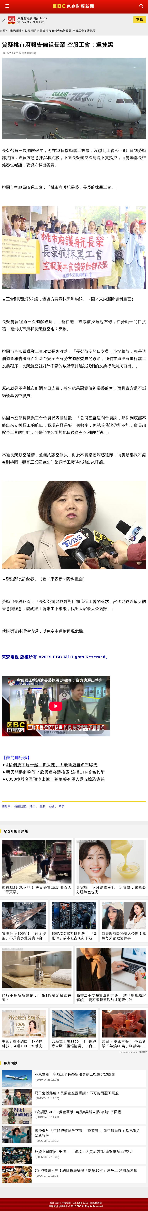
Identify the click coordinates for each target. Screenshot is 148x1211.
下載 (139, 19)
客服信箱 (54, 1203)
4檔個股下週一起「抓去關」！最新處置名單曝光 (52, 764)
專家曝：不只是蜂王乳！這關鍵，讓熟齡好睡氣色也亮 (111, 890)
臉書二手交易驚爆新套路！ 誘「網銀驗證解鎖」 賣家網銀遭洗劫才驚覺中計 (111, 998)
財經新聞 (15, 30)
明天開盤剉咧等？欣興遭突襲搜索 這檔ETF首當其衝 (55, 772)
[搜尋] (140, 9)
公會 (52, 806)
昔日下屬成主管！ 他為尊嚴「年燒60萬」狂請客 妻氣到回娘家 (124, 1044)
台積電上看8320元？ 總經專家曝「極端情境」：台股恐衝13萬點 (74, 1044)
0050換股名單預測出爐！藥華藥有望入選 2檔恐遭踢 (55, 779)
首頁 (3, 30)
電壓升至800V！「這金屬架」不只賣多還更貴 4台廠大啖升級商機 (24, 936)
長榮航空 (20, 806)
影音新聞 (30, 30)
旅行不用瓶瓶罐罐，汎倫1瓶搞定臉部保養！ (36, 998)
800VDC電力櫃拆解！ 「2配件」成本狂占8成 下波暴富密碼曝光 (74, 936)
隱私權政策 (96, 1203)
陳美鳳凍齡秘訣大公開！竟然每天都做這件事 (124, 936)
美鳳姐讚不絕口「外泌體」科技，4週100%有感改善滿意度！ (24, 1044)
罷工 (33, 806)
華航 (62, 806)
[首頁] (74, 5)
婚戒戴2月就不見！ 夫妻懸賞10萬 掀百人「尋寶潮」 (36, 890)
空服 (42, 806)
